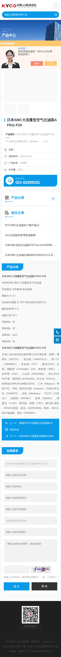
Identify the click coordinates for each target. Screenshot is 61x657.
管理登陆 (35, 641)
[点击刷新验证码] (41, 569)
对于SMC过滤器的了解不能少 (22, 225)
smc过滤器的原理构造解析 (20, 235)
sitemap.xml (49, 641)
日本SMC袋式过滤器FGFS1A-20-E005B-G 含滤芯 (30, 245)
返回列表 (14, 429)
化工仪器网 (23, 641)
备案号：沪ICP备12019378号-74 (35, 651)
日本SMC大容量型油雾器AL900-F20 (38, 436)
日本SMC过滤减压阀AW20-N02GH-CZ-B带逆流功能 (30, 255)
